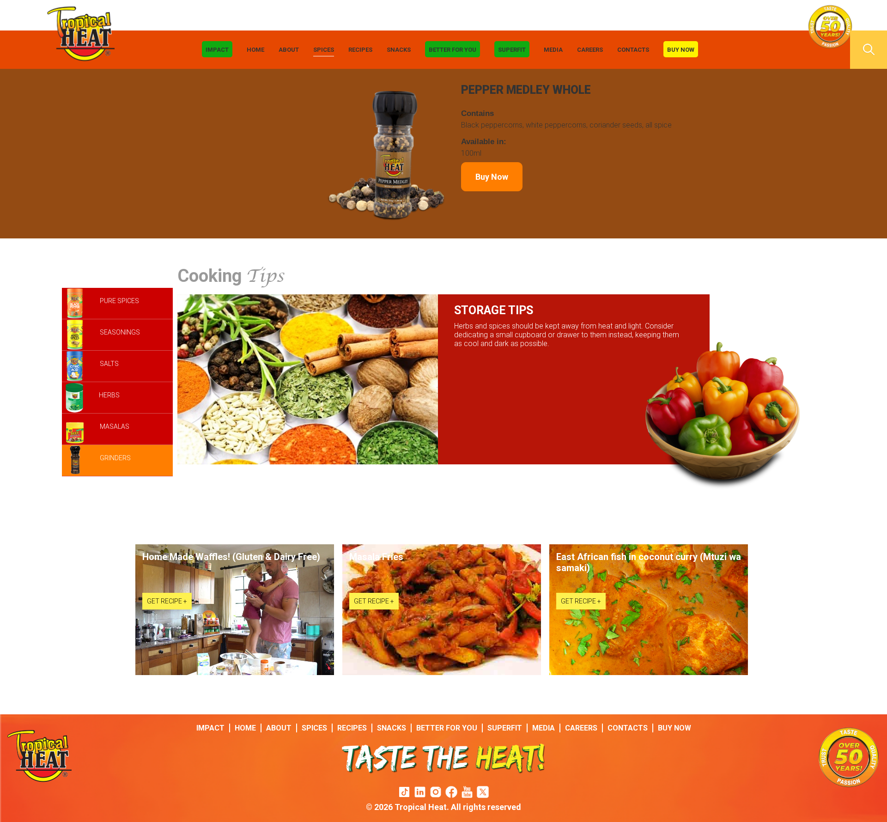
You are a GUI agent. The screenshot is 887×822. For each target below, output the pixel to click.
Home (255, 49)
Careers (590, 49)
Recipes (360, 49)
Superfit (512, 49)
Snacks (399, 49)
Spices (323, 49)
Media (553, 49)
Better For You (452, 49)
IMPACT (217, 49)
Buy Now (680, 49)
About (289, 49)
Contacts (633, 49)
